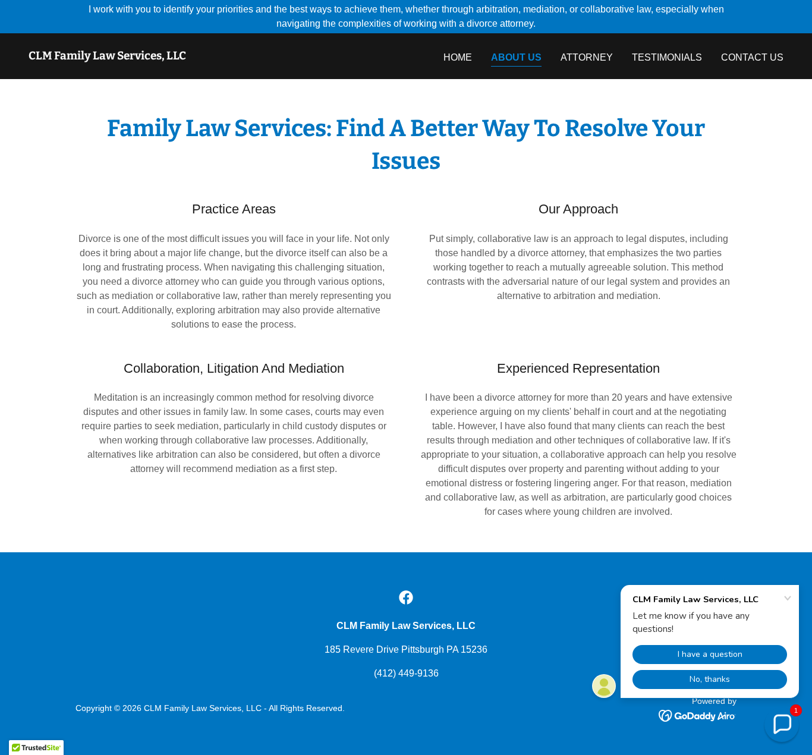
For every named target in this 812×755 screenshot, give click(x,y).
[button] (781, 724)
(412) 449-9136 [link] (406, 673)
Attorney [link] (587, 57)
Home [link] (457, 57)
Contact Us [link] (752, 57)
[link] (107, 56)
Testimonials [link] (667, 57)
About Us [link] (516, 57)
